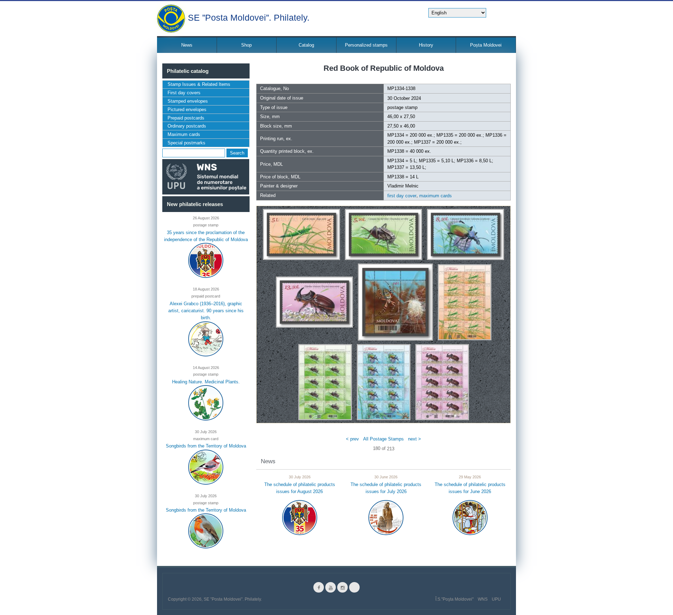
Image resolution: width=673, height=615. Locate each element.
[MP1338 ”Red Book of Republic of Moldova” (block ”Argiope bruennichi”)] (395, 302)
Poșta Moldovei (486, 45)
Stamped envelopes (188, 101)
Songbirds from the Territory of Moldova (206, 446)
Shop (246, 45)
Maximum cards (184, 134)
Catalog (306, 45)
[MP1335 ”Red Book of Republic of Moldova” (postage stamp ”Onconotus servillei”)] (383, 234)
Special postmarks (186, 142)
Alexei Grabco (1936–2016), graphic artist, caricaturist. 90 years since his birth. (206, 310)
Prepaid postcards (186, 118)
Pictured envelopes (187, 109)
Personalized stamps (366, 45)
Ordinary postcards (187, 126)
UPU (496, 599)
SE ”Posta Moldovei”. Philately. (249, 17)
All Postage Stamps (383, 439)
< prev (352, 439)
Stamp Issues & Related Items (199, 84)
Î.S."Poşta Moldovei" (454, 599)
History (426, 45)
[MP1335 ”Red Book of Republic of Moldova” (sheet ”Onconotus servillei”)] (325, 381)
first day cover (401, 195)
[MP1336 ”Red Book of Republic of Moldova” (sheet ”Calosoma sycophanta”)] (383, 381)
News (186, 45)
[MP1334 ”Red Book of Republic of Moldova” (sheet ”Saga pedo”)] (464, 302)
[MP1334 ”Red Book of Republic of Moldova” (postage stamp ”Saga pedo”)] (301, 234)
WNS (483, 599)
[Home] (171, 19)
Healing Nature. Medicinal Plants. (206, 381)
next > (414, 439)
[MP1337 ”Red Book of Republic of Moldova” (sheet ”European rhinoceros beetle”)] (442, 381)
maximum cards (435, 195)
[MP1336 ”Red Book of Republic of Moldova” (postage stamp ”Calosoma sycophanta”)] (465, 234)
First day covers (184, 92)
